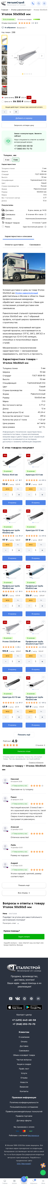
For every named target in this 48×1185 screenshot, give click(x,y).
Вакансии (24, 1087)
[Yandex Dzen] (24, 998)
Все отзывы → (24, 893)
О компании (24, 1037)
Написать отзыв (24, 751)
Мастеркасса (33, 1135)
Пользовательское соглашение (24, 1107)
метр (7, 489)
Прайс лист (24, 1069)
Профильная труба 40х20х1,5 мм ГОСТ (35, 642)
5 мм (16, 160)
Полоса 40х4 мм (10, 475)
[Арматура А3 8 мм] (36, 460)
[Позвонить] (33, 3)
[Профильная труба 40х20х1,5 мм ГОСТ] (36, 627)
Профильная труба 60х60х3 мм (34, 587)
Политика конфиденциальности (24, 1102)
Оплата (24, 1041)
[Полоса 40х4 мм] (12, 460)
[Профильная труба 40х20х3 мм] (36, 683)
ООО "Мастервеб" (24, 1164)
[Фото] (27, 56)
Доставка (24, 1046)
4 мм (7, 160)
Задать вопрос (24, 937)
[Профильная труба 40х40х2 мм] (12, 571)
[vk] (17, 998)
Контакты (24, 1091)
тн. (18, 489)
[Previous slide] (12, 55)
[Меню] (44, 3)
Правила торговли (24, 1116)
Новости (24, 1082)
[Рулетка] (43, 1165)
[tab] (22, 74)
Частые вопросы (24, 1059)
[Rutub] (38, 998)
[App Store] (15, 1007)
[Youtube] (10, 998)
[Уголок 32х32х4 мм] (12, 627)
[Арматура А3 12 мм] (36, 516)
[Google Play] (33, 1007)
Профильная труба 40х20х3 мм (34, 698)
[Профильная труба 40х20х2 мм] (12, 516)
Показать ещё (24, 735)
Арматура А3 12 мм (35, 530)
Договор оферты (24, 1120)
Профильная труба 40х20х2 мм (11, 531)
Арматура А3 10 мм (11, 697)
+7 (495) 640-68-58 (23, 146)
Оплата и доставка (14, 245)
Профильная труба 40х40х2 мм (11, 587)
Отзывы (24, 1078)
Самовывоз (34, 245)
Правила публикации (36, 762)
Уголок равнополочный (26, 293)
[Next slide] (41, 55)
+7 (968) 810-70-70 (23, 149)
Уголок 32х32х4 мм (11, 641)
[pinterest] (31, 998)
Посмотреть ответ (9, 923)
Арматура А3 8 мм (34, 475)
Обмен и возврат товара (24, 1055)
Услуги (24, 1073)
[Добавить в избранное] (20, 455)
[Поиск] (38, 3)
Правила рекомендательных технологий (24, 1111)
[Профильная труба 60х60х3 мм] (36, 571)
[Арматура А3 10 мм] (12, 683)
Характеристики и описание (18, 236)
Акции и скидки (24, 1064)
